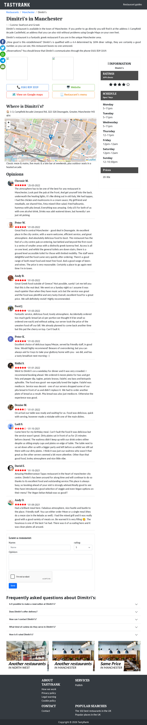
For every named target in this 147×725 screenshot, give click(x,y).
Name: (12, 543)
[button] (50, 137)
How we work (49, 689)
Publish (79, 685)
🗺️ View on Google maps (27, 94)
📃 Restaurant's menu (73, 94)
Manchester (28, 12)
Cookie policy (49, 701)
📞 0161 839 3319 (27, 87)
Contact (46, 711)
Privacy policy (49, 693)
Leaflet (92, 160)
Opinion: (13, 552)
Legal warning (49, 697)
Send (13, 586)
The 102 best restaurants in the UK (93, 711)
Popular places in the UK (87, 715)
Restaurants (12, 12)
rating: (77, 543)
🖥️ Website (73, 87)
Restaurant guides (132, 4)
